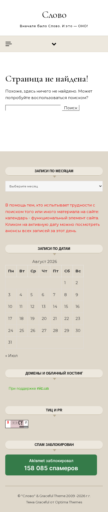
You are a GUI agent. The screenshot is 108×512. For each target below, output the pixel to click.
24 (10, 330)
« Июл (11, 355)
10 (10, 306)
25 (21, 330)
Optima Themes (68, 502)
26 (32, 330)
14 (55, 306)
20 (44, 318)
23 (77, 318)
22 (66, 318)
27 (44, 330)
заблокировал (51, 466)
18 (21, 318)
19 (32, 318)
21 (55, 318)
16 (77, 306)
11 (21, 306)
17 (10, 318)
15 (66, 306)
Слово (54, 15)
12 (32, 306)
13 (44, 306)
